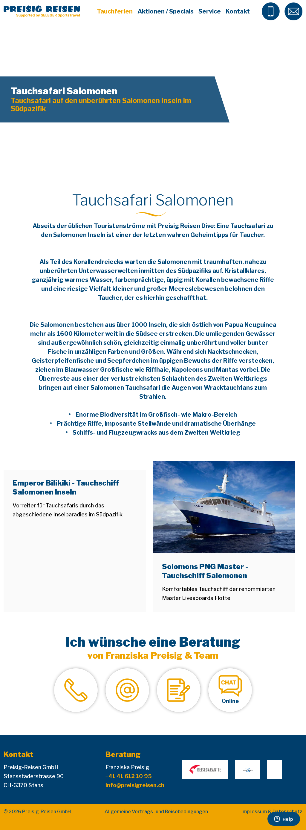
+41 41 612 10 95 (128, 776)
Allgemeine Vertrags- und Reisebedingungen (156, 811)
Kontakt (238, 11)
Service (209, 11)
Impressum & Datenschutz (271, 811)
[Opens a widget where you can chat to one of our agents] (283, 819)
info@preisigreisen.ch (134, 785)
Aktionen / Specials (165, 11)
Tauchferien (115, 11)
